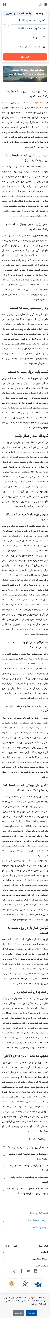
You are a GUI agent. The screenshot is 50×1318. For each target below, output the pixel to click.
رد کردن (18, 1313)
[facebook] (21, 1271)
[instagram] (35, 1271)
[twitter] (28, 1271)
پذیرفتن (31, 1313)
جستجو (25, 57)
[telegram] (14, 1271)
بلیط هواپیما (37, 102)
